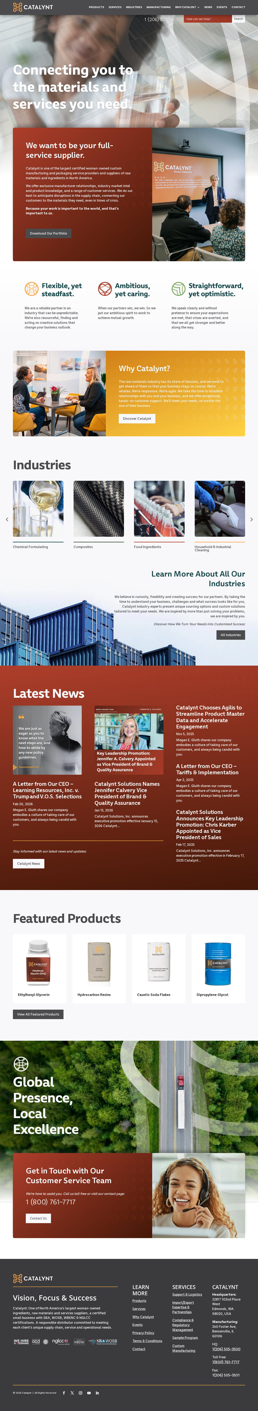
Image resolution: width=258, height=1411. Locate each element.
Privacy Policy (143, 1333)
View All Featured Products (38, 1014)
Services (139, 1309)
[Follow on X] (72, 1393)
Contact (138, 1349)
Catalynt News (28, 864)
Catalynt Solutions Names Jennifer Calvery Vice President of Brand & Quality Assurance (127, 793)
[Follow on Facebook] (64, 1393)
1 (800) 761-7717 (51, 1201)
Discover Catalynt (137, 419)
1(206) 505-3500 (226, 1349)
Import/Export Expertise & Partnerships (183, 1307)
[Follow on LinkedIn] (97, 1393)
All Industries (231, 635)
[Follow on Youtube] (89, 1393)
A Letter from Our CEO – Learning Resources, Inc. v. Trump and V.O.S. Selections (47, 790)
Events (137, 1325)
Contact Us (38, 1218)
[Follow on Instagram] (80, 1393)
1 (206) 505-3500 (162, 19)
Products (139, 1301)
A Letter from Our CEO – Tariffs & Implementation (207, 769)
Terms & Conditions (147, 1341)
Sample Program (185, 1338)
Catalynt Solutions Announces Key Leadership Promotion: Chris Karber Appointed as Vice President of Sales (209, 825)
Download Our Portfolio (48, 233)
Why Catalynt (143, 1317)
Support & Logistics (187, 1294)
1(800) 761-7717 (225, 1362)
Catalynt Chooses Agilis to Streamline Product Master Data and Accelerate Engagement (210, 717)
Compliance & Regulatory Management (183, 1325)
